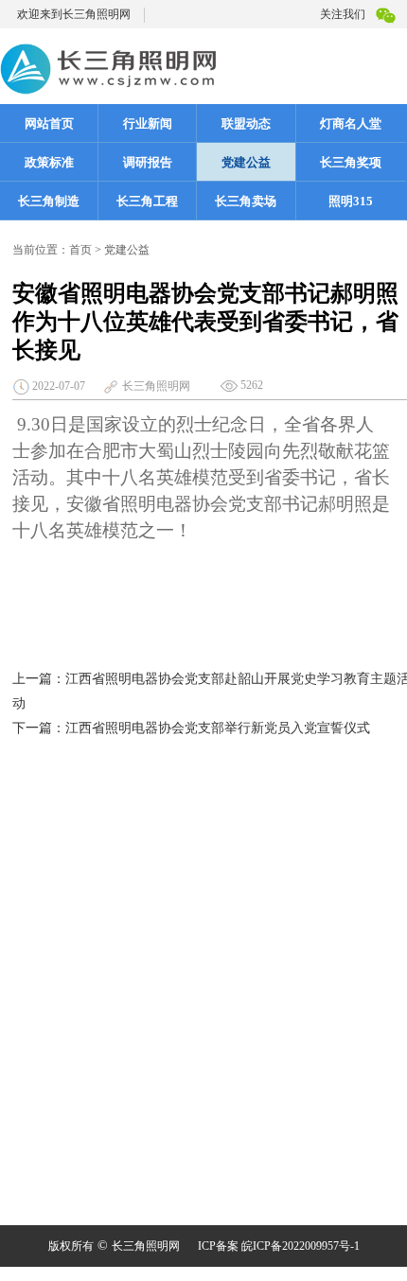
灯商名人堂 (350, 123)
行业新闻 (147, 123)
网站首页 (49, 123)
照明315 (350, 201)
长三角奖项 (350, 162)
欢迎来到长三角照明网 (74, 14)
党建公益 (246, 162)
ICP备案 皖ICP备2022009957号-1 (279, 1246)
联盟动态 (246, 123)
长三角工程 (147, 201)
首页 (80, 249)
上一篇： (38, 679)
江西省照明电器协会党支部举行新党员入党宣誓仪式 (217, 728)
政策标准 (49, 162)
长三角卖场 (245, 201)
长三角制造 (49, 201)
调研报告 (147, 162)
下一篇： (38, 728)
